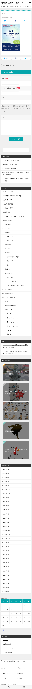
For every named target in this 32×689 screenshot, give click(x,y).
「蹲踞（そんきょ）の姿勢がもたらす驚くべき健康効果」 (16, 373)
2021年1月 (6, 579)
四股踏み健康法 (9, 431)
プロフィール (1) (8, 191)
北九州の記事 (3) (8, 204)
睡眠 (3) (7, 269)
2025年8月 (6, 502)
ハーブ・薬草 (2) (11, 281)
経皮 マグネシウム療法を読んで (9, 65)
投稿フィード (7, 644)
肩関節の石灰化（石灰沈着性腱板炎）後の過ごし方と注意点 (16, 450)
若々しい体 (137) (8, 228)
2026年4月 (6, 477)
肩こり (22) (10, 261)
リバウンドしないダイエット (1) (16, 285)
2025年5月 (6, 510)
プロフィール (21, 668)
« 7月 (2, 630)
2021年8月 (6, 571)
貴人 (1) (9, 334)
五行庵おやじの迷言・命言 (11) (12, 196)
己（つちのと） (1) (12, 322)
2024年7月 (6, 550)
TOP (11, 661)
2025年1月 (6, 526)
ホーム (3, 668)
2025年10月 (6, 493)
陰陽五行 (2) (8, 309)
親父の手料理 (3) (8, 293)
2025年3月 (6, 518)
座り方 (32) (10, 236)
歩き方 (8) (10, 240)
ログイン (5, 640)
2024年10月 (6, 538)
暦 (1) (6, 301)
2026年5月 (6, 473)
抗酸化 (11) (8, 244)
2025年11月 (6, 489)
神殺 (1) (9, 330)
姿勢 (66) (7, 232)
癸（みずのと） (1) (12, 326)
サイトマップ (5, 678)
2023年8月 (6, 558)
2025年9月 (6, 497)
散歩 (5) (7, 248)
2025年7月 (6, 506)
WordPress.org (7, 652)
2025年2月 (6, 522)
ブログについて (5, 673)
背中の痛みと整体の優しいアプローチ (14, 168)
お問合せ (19, 678)
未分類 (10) (6, 212)
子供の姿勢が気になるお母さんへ (12, 160)
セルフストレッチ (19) (13, 257)
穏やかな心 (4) (7, 220)
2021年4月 (6, 575)
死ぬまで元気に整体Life (12, 2)
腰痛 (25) (9, 265)
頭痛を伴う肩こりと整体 (10, 164)
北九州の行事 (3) (10, 208)
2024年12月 (6, 530)
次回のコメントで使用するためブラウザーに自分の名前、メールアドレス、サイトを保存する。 (15, 108)
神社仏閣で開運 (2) (10, 305)
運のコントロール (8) (9, 297)
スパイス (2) (10, 277)
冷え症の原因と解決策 (11, 411)
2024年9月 (6, 542)
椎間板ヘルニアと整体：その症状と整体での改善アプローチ (16, 392)
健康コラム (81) (7, 200)
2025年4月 (6, 514)
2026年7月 (6, 469)
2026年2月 (6, 485)
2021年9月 (6, 567)
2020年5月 (6, 587)
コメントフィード (8, 648)
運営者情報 (20, 673)
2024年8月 (6, 546)
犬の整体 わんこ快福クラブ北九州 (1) (13, 216)
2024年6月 (6, 554)
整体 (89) (7, 252)
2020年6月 (6, 583)
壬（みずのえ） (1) (12, 318)
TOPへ (24, 687)
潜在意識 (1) (8, 224)
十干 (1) (9, 314)
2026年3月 (6, 481)
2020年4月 (6, 591)
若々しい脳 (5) (7, 289)
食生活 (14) (8, 273)
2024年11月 (6, 534)
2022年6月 (6, 563)
